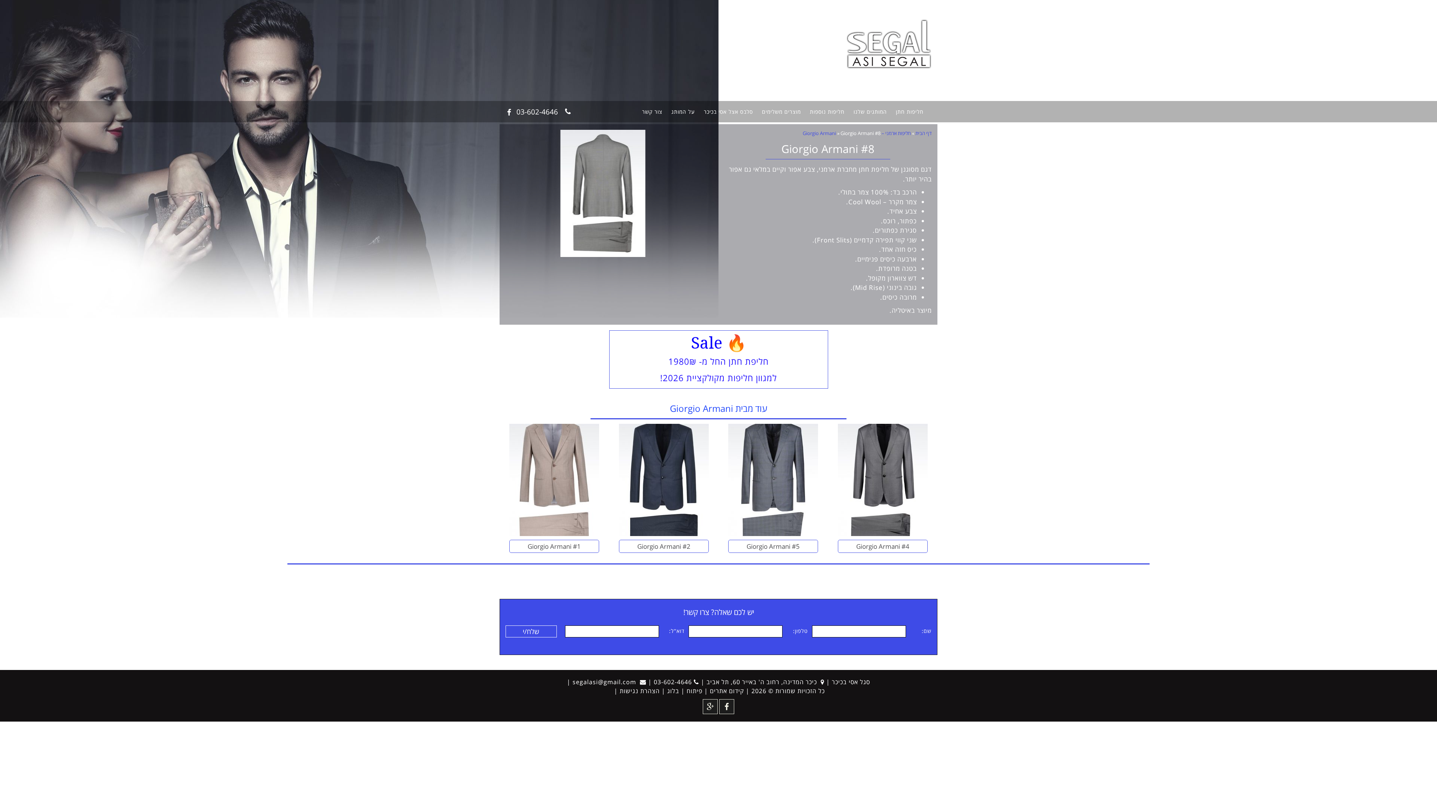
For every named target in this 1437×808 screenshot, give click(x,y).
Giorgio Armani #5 (773, 546)
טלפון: (800, 630)
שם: (926, 630)
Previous (701, 196)
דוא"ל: (676, 630)
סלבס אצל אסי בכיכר (728, 111)
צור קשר (652, 111)
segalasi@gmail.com (604, 682)
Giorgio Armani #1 (554, 546)
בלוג (673, 691)
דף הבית (923, 133)
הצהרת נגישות (640, 691)
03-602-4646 (537, 112)
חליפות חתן (910, 111)
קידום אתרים (727, 691)
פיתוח (694, 691)
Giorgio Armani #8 (828, 148)
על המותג (683, 111)
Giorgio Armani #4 (882, 546)
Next (516, 196)
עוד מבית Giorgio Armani (719, 408)
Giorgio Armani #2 (663, 546)
